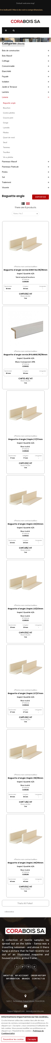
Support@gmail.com (16, 1011)
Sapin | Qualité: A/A (25, 273)
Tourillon (6, 152)
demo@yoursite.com (35, 1011)
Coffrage (5, 61)
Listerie (5, 97)
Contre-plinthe (9, 113)
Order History (38, 975)
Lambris (5, 92)
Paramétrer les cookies (13, 1039)
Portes (5, 172)
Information (13, 978)
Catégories (13, 43)
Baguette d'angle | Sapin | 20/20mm (25, 524)
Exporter (40, 197)
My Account (22, 975)
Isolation (5, 82)
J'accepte (31, 1039)
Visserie (5, 187)
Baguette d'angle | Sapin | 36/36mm (25, 778)
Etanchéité (6, 71)
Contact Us (38, 978)
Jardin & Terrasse (9, 87)
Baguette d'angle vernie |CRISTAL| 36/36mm (25, 270)
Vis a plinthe (8, 157)
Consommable (8, 66)
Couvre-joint (8, 118)
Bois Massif (7, 56)
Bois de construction (10, 50)
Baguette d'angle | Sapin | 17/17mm (25, 439)
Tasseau (6, 147)
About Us (8, 975)
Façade (5, 76)
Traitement (6, 182)
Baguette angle (9, 103)
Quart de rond (9, 137)
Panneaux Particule (10, 167)
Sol (3, 177)
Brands (26, 978)
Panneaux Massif (9, 161)
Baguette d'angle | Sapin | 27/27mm (25, 693)
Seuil (5, 142)
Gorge (5, 123)
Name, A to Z (26, 213)
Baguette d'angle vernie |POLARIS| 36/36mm (25, 354)
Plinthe (6, 133)
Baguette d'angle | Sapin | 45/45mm (25, 862)
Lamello (6, 128)
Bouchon (6, 108)
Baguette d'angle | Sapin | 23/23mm (25, 608)
